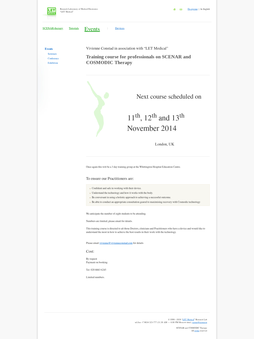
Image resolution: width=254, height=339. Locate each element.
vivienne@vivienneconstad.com (116, 243)
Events (92, 29)
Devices (119, 28)
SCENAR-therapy (53, 28)
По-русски (192, 8)
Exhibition (53, 62)
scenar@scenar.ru (199, 322)
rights (196, 330)
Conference (53, 58)
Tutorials (74, 28)
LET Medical (188, 319)
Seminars (52, 53)
